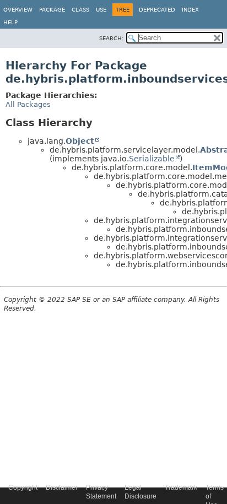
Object (80, 141)
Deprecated (157, 10)
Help (10, 22)
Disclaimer (62, 487)
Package (52, 10)
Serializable (152, 158)
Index (190, 10)
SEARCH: (111, 38)
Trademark (181, 487)
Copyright (22, 487)
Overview (18, 10)
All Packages (28, 104)
